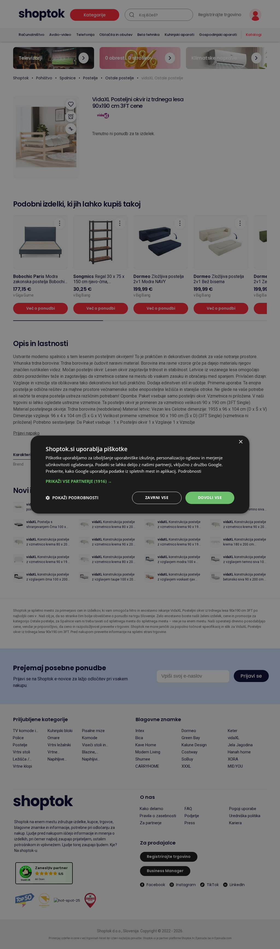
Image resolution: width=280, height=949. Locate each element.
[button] (140, 481)
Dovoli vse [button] (210, 497)
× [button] (240, 442)
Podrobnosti (189, 471)
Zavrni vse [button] (156, 497)
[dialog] (140, 474)
